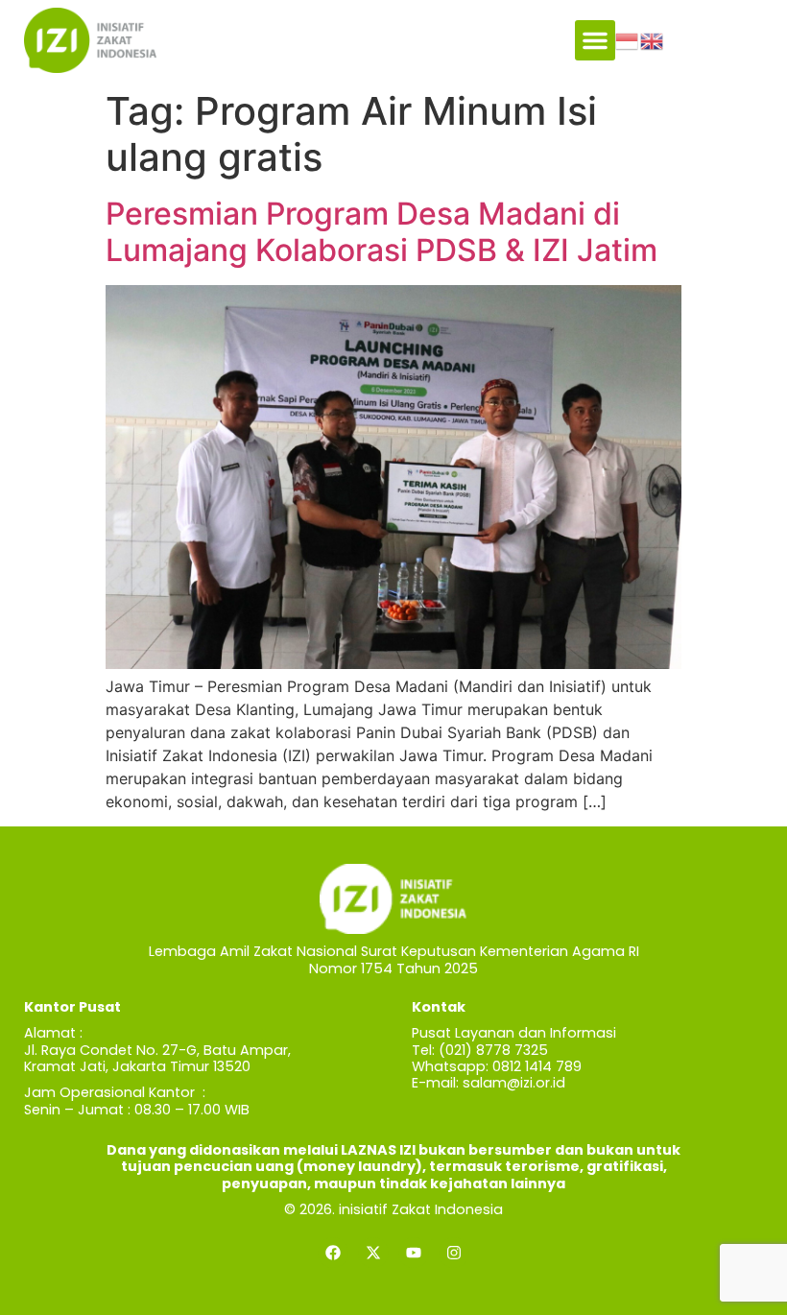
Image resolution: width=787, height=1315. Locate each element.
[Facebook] (333, 1252)
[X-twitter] (373, 1252)
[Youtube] (413, 1252)
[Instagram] (454, 1252)
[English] (652, 39)
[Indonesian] (627, 39)
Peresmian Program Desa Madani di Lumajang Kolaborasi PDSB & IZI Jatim (381, 232)
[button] (595, 40)
